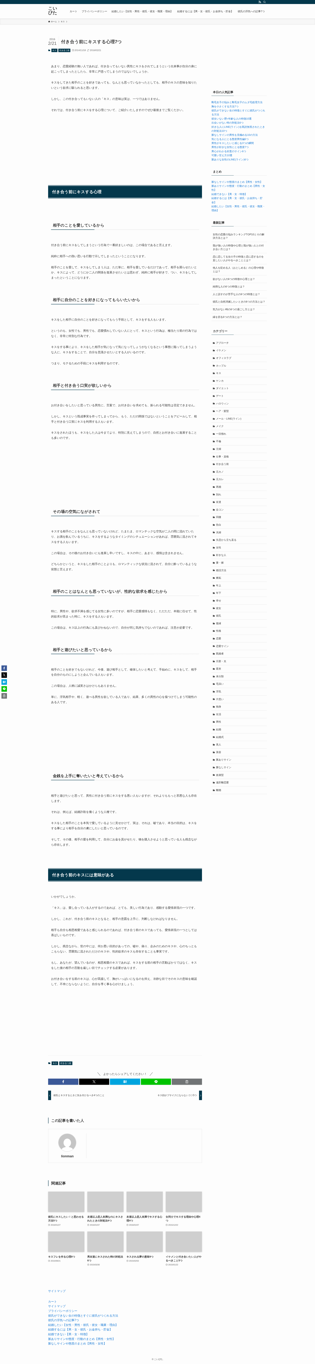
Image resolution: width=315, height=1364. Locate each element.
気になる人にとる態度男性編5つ (230, 139)
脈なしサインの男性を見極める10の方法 (234, 134)
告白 (218, 524)
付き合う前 (64, 50)
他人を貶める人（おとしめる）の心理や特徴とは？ (238, 269)
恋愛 (218, 638)
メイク (220, 426)
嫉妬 (218, 577)
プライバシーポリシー (62, 1310)
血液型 (220, 774)
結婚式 (220, 737)
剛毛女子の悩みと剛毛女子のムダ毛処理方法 (236, 102)
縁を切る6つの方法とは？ (227, 316)
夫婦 (218, 532)
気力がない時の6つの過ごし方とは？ (234, 309)
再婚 (218, 486)
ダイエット (222, 388)
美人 (218, 744)
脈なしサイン (223, 767)
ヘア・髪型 (222, 411)
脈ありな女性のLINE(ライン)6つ (229, 159)
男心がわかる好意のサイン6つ (228, 151)
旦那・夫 (221, 661)
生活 (218, 714)
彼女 (218, 608)
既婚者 (220, 653)
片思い (220, 699)
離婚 (218, 790)
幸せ (218, 600)
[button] (63, 1082)
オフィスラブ (223, 357)
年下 (218, 592)
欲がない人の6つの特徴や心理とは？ (234, 279)
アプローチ (222, 342)
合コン (220, 509)
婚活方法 (221, 570)
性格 (218, 630)
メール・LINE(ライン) (228, 418)
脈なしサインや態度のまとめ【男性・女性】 (236, 181)
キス (54, 50)
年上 (218, 585)
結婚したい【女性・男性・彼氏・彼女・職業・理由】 (83, 1324)
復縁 (218, 623)
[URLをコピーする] (187, 1082)
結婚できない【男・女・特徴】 (229, 194)
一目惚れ (221, 433)
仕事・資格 (222, 456)
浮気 (218, 691)
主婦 (218, 448)
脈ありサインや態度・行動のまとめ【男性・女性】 (81, 1338)
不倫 (218, 441)
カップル (221, 365)
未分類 (220, 676)
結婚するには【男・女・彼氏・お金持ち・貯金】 (80, 1329)
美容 (218, 752)
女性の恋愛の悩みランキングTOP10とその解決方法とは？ (238, 236)
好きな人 (221, 555)
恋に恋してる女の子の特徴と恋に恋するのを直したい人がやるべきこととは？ (238, 258)
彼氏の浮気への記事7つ (63, 1320)
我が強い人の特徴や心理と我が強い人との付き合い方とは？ (238, 247)
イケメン (221, 350)
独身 (218, 706)
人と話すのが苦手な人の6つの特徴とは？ (236, 294)
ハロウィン (222, 403)
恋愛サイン (222, 646)
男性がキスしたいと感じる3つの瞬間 (232, 143)
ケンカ (220, 380)
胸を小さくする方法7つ (224, 106)
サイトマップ (57, 1291)
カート (52, 1301)
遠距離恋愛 (222, 782)
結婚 (218, 729)
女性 (218, 547)
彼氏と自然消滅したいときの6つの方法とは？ (239, 301)
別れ (218, 494)
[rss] (259, 2)
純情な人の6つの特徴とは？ (229, 286)
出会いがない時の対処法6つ (227, 122)
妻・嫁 (220, 562)
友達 (218, 501)
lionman (67, 1156)
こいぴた (52, 10)
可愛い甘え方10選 (221, 155)
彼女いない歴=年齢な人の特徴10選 (231, 118)
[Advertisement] (125, 144)
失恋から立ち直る (226, 539)
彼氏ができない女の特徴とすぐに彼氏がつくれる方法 (83, 1315)
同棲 (218, 517)
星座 (218, 668)
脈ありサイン (223, 759)
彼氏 (218, 615)
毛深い (220, 683)
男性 (218, 721)
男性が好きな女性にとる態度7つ (230, 147)
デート (220, 395)
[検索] (264, 2)
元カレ (220, 479)
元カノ (220, 471)
